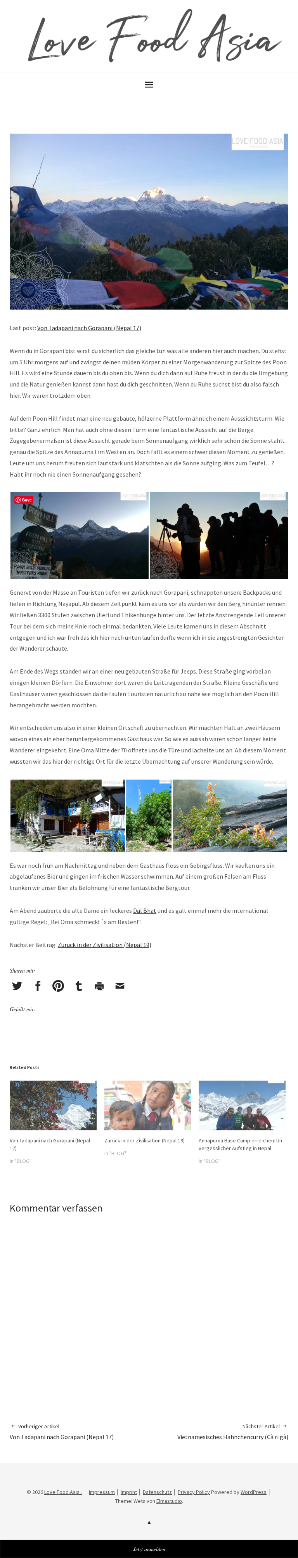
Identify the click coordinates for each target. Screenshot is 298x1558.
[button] (79, 535)
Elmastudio (169, 1500)
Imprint (129, 1491)
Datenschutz (157, 1491)
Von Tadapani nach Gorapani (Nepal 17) (89, 328)
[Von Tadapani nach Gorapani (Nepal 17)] (53, 1105)
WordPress (254, 1491)
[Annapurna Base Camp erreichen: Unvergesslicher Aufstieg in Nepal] (242, 1105)
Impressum (102, 1491)
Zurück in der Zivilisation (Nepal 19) (104, 945)
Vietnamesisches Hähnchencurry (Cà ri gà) (232, 1432)
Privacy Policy (194, 1491)
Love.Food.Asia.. (63, 1491)
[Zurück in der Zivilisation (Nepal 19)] (147, 1105)
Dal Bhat (144, 910)
